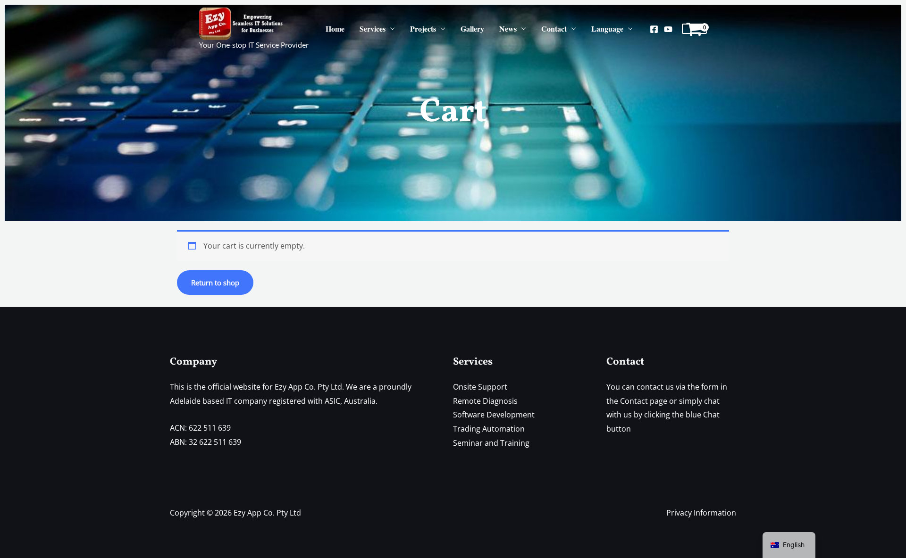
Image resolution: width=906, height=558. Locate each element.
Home (335, 28)
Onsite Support (480, 387)
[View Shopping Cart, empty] (694, 29)
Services (373, 28)
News (508, 28)
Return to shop (215, 282)
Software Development (494, 414)
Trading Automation (489, 429)
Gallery (472, 28)
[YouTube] (668, 29)
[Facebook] (654, 29)
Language (607, 28)
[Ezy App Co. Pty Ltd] (241, 22)
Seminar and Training (491, 443)
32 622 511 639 (215, 442)
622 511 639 (210, 428)
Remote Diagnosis (485, 401)
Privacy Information (701, 513)
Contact (554, 28)
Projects (423, 28)
